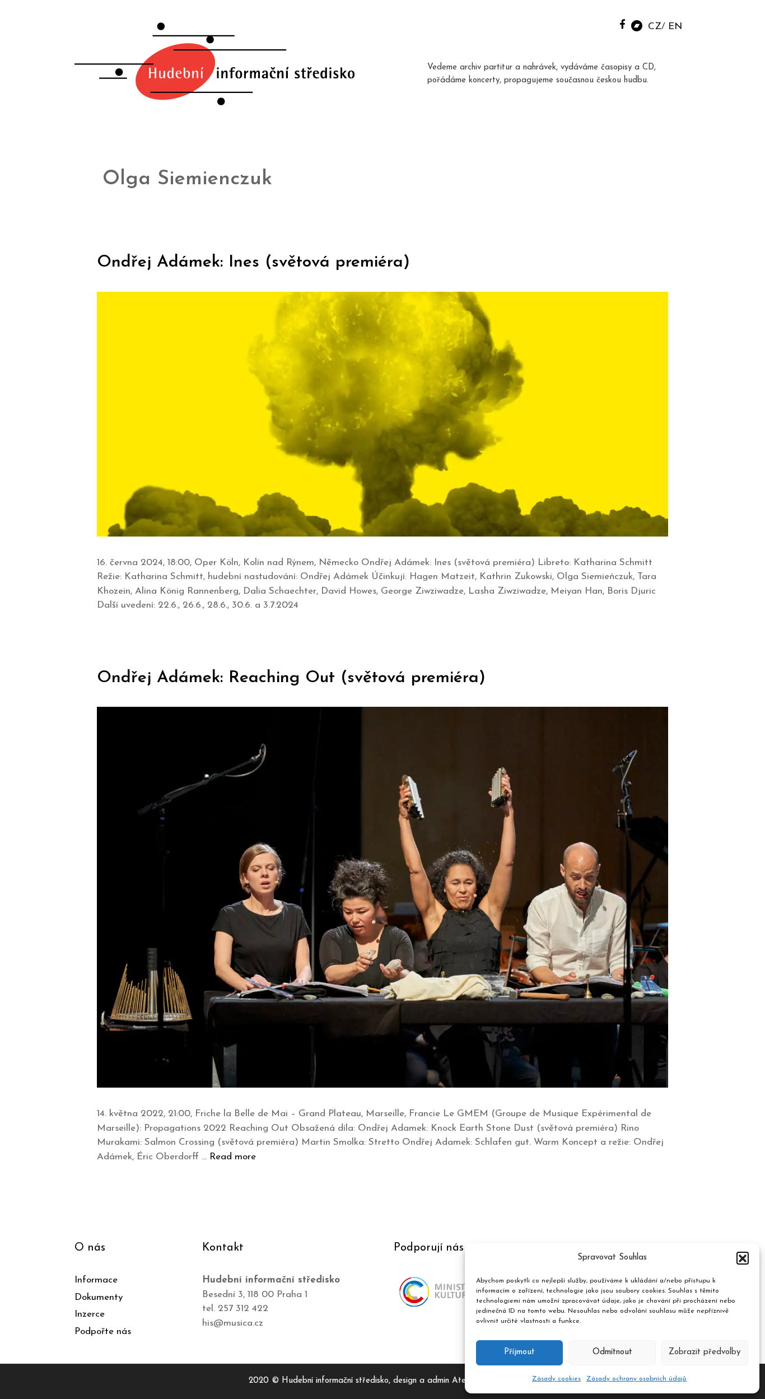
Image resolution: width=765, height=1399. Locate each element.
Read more (232, 1157)
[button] (742, 1257)
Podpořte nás (102, 1331)
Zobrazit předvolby (704, 1352)
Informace (96, 1280)
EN (675, 26)
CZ (654, 26)
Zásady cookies (556, 1378)
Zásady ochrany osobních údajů (636, 1378)
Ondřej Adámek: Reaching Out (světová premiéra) (291, 678)
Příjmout (519, 1352)
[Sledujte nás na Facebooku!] (622, 24)
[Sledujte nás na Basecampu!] (636, 25)
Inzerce (89, 1314)
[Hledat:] (597, 23)
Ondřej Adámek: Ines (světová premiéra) (253, 262)
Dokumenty (98, 1297)
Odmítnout (612, 1352)
